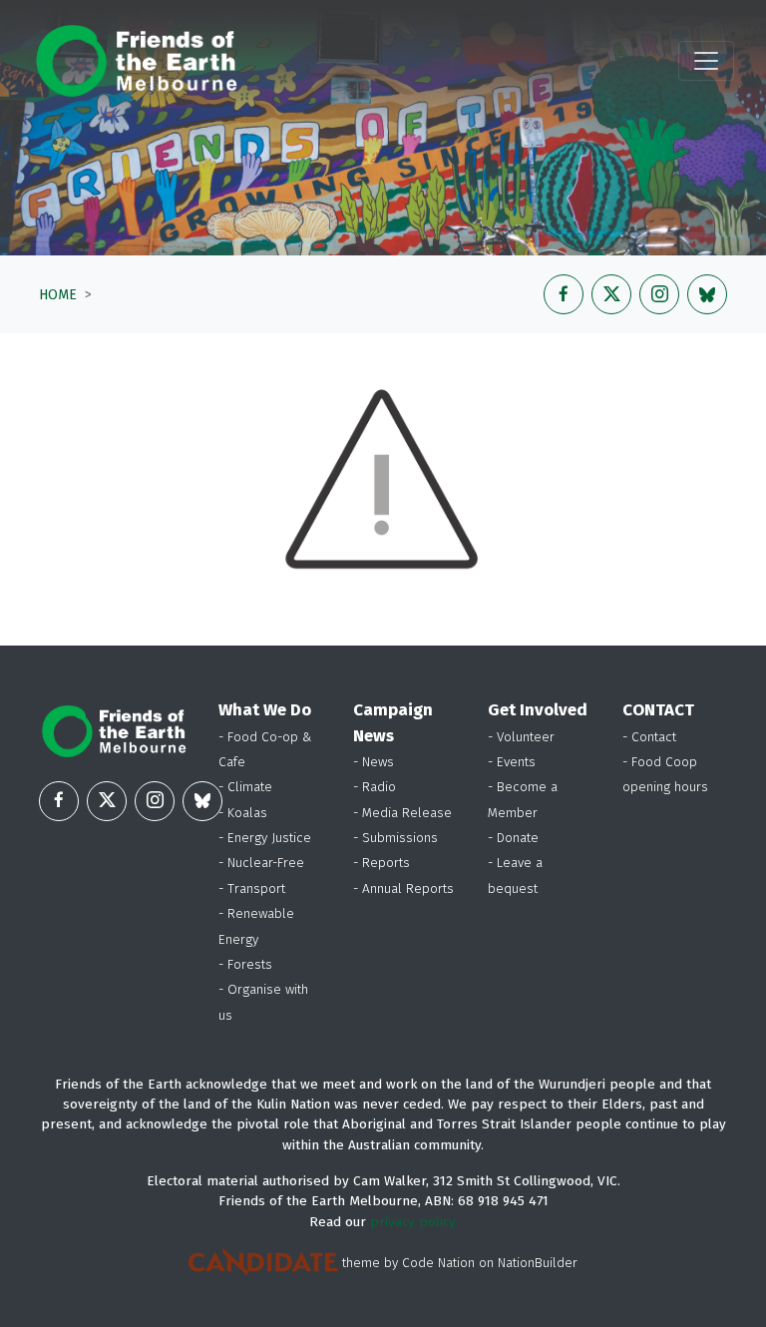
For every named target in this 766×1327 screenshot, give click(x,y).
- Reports (381, 862)
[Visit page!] (563, 294)
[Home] (136, 61)
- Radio (374, 786)
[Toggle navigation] (706, 61)
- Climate (245, 786)
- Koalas (242, 812)
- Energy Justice (264, 837)
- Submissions (395, 837)
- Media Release (402, 812)
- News (373, 761)
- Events (512, 761)
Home (58, 294)
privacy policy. (414, 1221)
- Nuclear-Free (261, 862)
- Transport (251, 888)
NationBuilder (537, 1262)
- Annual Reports (403, 888)
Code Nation (438, 1262)
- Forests (245, 964)
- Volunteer (521, 736)
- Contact (649, 736)
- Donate (513, 837)
